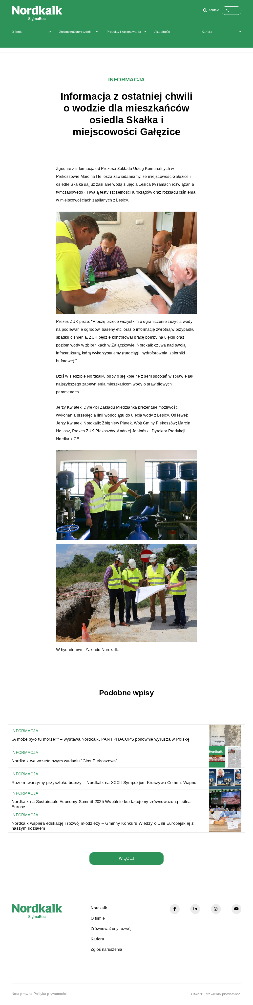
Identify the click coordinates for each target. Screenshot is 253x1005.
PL (228, 10)
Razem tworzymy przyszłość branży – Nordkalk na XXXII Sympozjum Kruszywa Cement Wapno (104, 782)
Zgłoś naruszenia (106, 949)
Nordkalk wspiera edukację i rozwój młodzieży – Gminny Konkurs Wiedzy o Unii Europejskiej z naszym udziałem (103, 826)
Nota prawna (22, 994)
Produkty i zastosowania (124, 32)
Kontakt (214, 10)
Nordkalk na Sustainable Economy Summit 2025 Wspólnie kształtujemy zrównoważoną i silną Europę (101, 804)
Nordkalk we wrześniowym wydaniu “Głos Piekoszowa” (64, 761)
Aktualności (162, 32)
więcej (126, 858)
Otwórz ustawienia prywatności (216, 994)
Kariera (207, 32)
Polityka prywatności (50, 994)
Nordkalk (99, 908)
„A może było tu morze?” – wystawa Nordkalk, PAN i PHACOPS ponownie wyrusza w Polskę (100, 739)
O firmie (17, 32)
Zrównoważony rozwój (75, 32)
